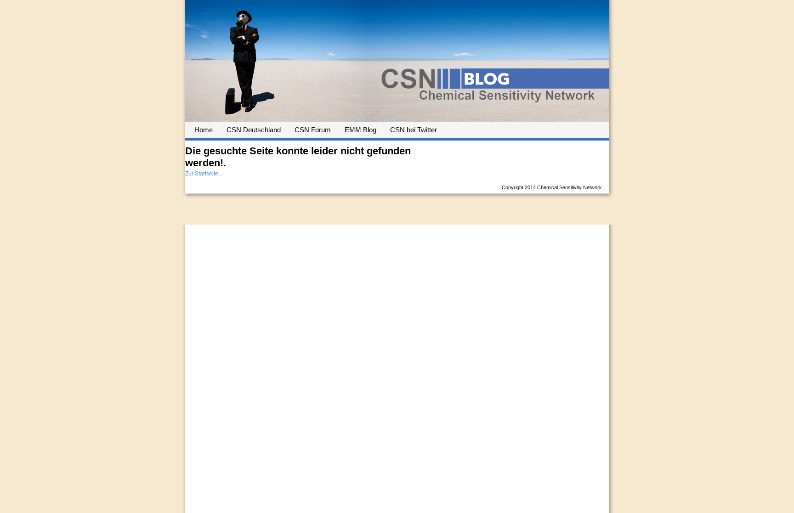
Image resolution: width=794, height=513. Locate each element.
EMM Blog (360, 130)
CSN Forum (313, 130)
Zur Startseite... (203, 173)
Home (203, 130)
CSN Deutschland (254, 130)
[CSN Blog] (397, 118)
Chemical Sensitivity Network (569, 187)
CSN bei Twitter (413, 130)
